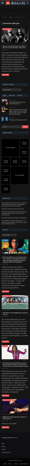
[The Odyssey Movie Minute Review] (5, 119)
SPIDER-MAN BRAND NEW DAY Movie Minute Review (17, 102)
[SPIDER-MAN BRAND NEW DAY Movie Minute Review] (5, 102)
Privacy (3, 446)
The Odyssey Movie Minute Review (18, 120)
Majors (5, 346)
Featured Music (7, 29)
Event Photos (6, 400)
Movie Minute (6, 296)
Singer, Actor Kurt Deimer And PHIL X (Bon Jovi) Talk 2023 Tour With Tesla (14, 46)
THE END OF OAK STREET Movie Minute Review (13, 209)
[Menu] (3, 3)
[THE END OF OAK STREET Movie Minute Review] (15, 302)
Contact (3, 449)
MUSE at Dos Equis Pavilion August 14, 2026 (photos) (14, 218)
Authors (5, 240)
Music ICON (12, 95)
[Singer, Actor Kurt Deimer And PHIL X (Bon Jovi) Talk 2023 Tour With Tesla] (15, 35)
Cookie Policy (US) (6, 452)
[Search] (27, 3)
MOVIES (5, 95)
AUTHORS (19, 95)
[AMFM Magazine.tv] (16, 2)
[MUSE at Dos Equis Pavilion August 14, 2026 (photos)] (15, 406)
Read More (5, 74)
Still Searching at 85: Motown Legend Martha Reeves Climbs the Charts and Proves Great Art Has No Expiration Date (14, 213)
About (3, 443)
